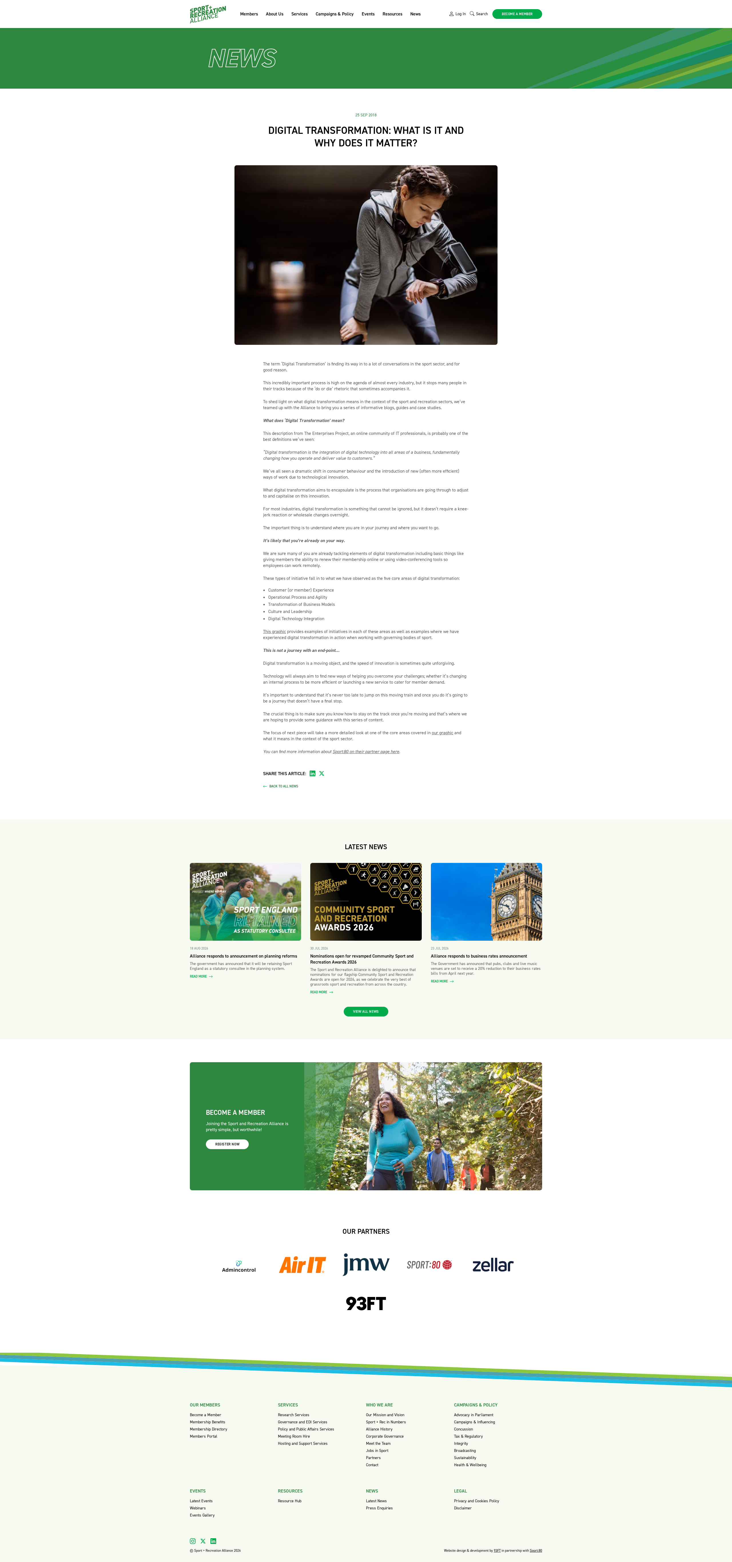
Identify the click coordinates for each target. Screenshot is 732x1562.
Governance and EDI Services (302, 1422)
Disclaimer (463, 1508)
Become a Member (205, 1415)
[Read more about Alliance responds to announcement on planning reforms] (245, 902)
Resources (392, 14)
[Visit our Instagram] (193, 1541)
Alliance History (379, 1429)
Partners (373, 1457)
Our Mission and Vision (385, 1415)
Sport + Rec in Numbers (386, 1422)
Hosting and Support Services (303, 1443)
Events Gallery (202, 1515)
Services (299, 14)
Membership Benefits (207, 1422)
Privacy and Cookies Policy (476, 1501)
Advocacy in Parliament (473, 1415)
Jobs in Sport (377, 1450)
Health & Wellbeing (470, 1465)
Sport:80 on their (349, 752)
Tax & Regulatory (468, 1436)
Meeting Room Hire (294, 1436)
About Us (274, 14)
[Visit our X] (203, 1541)
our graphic (442, 733)
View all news (366, 1011)
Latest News (376, 1501)
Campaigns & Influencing (474, 1422)
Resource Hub (289, 1501)
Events (368, 14)
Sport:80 (536, 1550)
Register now (227, 1144)
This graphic (274, 631)
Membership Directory (208, 1429)
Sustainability (465, 1457)
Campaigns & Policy (335, 14)
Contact (372, 1465)
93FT (497, 1550)
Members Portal (203, 1436)
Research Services (293, 1415)
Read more (199, 976)
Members (249, 14)
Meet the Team (378, 1443)
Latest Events (201, 1501)
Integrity (461, 1443)
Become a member (517, 14)
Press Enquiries (379, 1508)
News (415, 14)
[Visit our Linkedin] (213, 1541)
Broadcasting (465, 1450)
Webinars (198, 1508)
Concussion (463, 1429)
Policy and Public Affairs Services (306, 1429)
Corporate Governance (385, 1436)
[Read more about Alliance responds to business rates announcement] (486, 902)
